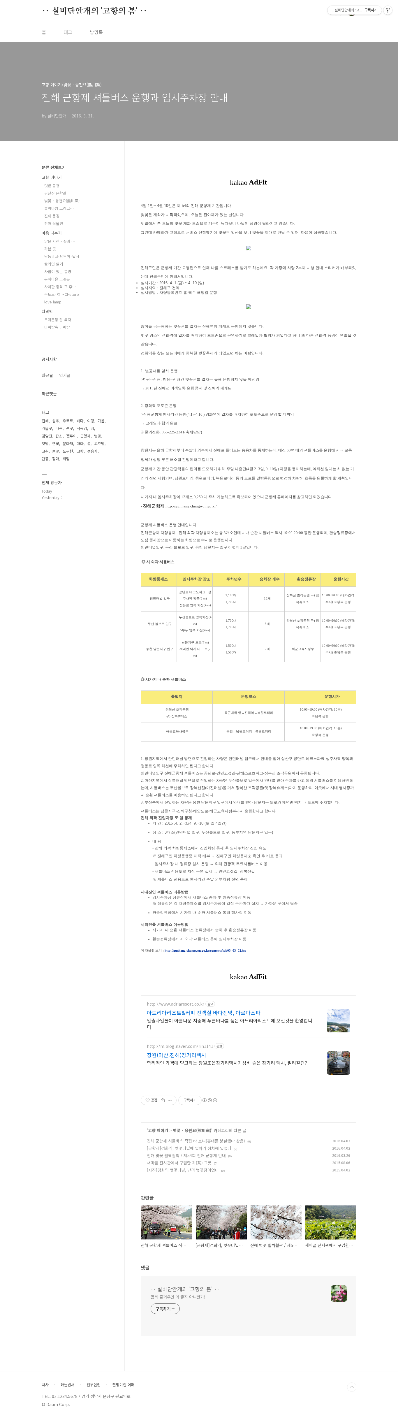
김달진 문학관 (55, 193)
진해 (45, 421)
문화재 (68, 443)
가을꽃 (47, 428)
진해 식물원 (53, 223)
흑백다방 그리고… (59, 208)
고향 (80, 451)
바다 (80, 421)
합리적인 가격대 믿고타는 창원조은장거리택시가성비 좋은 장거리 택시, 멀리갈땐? (227, 1062)
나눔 (59, 428)
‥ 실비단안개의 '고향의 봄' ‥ (94, 11)
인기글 (65, 375)
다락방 (47, 311)
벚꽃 (97, 436)
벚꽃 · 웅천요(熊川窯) (192, 1130)
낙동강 (82, 428)
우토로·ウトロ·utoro (61, 294)
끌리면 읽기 (53, 264)
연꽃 (55, 443)
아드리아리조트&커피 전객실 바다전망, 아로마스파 (203, 1012)
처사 (45, 1384)
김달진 (47, 436)
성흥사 (92, 451)
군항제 (85, 436)
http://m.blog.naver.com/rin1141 (180, 1046)
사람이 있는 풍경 (57, 271)
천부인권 (94, 1384)
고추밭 (99, 443)
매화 (80, 443)
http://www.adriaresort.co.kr (175, 1003)
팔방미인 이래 (123, 1384)
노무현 (68, 451)
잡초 (59, 436)
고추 (45, 451)
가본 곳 (50, 249)
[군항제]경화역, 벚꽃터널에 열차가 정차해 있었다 (189, 1148)
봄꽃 (69, 428)
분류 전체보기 (54, 167)
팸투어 (71, 436)
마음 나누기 (52, 233)
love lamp (52, 302)
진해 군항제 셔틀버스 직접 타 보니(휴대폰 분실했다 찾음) (196, 1141)
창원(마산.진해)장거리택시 (176, 1054)
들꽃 (55, 451)
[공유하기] (162, 1100)
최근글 (47, 375)
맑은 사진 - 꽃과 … (59, 241)
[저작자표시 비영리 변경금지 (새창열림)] (209, 1100)
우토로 (68, 421)
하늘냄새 (68, 1384)
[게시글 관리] (170, 1100)
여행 (90, 421)
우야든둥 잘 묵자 (57, 319)
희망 (66, 458)
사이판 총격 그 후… (60, 286)
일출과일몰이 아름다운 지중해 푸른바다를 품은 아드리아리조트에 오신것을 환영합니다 (229, 1023)
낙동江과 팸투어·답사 (61, 256)
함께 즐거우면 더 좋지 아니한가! (178, 1297)
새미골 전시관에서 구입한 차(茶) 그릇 (179, 1163)
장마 (55, 458)
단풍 (45, 458)
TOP (351, 1387)
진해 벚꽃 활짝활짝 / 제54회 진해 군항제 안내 (186, 1155)
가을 (101, 421)
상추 (55, 421)
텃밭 (45, 443)
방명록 (96, 32)
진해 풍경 (51, 216)
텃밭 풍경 (51, 185)
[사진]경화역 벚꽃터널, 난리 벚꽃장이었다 (183, 1170)
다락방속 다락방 (57, 327)
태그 (68, 32)
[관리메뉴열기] (387, 10)
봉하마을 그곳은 (57, 279)
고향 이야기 (158, 1130)
